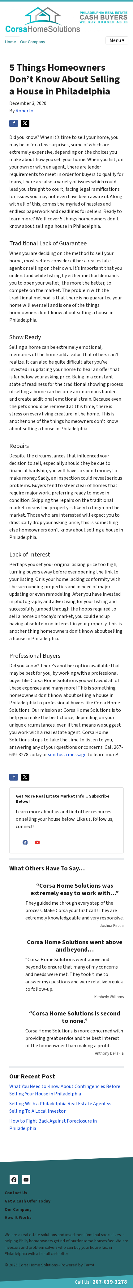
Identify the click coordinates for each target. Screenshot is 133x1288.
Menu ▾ (116, 40)
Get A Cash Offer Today (27, 1201)
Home (10, 42)
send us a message (67, 754)
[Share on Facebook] (13, 123)
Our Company (32, 42)
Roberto (24, 110)
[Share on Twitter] (25, 123)
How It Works (18, 1217)
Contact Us (16, 1193)
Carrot (89, 1265)
